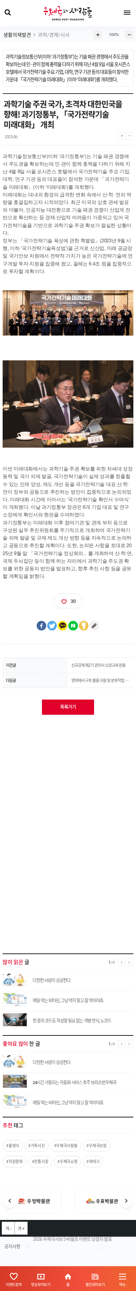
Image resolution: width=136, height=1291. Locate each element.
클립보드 (94, 626)
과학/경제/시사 (54, 35)
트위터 (52, 626)
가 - (8, 1228)
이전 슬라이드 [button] (10, 1201)
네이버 (73, 626)
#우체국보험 (96, 1146)
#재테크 (92, 1161)
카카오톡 (63, 626)
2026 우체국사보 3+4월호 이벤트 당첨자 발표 (72, 1246)
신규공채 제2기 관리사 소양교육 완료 (98, 665)
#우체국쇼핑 (67, 1161)
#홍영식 (12, 1146)
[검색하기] (7, 13)
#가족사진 (36, 1146)
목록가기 (68, 706)
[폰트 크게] (121, 135)
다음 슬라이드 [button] (126, 1201)
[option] (34, 1201)
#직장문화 (14, 1161)
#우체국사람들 (66, 1146)
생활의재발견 (17, 35)
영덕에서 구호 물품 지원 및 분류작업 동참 (99, 680)
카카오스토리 (84, 626)
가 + (21, 1228)
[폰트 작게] (129, 135)
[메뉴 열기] (127, 13)
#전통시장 (40, 1161)
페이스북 (42, 626)
